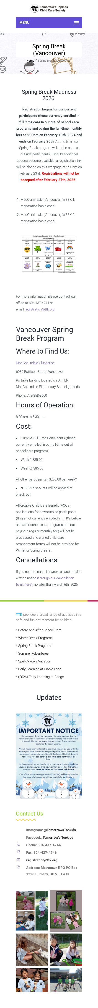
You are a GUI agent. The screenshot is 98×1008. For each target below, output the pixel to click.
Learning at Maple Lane (43, 669)
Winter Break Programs (35, 638)
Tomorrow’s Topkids (58, 837)
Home (30, 60)
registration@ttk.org (39, 309)
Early (22, 669)
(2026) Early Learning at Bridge (41, 677)
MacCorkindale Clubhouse (35, 363)
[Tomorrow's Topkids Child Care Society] (49, 9)
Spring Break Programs (35, 646)
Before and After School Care (40, 630)
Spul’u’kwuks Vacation (34, 661)
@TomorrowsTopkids (60, 830)
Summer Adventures (33, 653)
